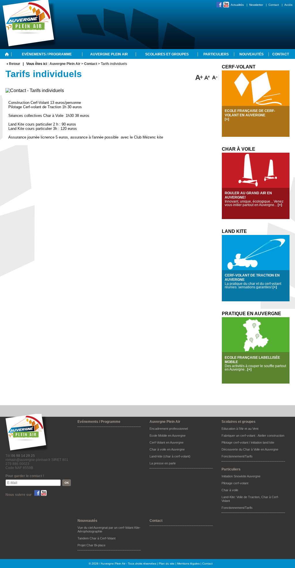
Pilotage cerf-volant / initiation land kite (248, 442)
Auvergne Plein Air (109, 54)
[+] (227, 119)
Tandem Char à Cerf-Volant (96, 538)
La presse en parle (163, 463)
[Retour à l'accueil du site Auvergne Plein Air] (7, 54)
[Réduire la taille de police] (215, 77)
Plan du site (167, 563)
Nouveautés (251, 54)
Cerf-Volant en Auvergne (167, 442)
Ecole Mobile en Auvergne (168, 435)
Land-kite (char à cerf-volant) (170, 456)
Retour (14, 64)
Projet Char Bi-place (91, 545)
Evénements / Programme (47, 54)
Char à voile (230, 490)
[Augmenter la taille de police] (199, 77)
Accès (288, 4)
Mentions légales (188, 563)
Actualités (237, 4)
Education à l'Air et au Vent (240, 428)
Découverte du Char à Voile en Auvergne (250, 449)
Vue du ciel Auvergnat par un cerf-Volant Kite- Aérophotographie (109, 529)
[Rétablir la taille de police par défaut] (207, 77)
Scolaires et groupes (167, 54)
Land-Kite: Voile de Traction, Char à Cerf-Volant (250, 498)
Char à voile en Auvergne (167, 449)
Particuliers (216, 54)
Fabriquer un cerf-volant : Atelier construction (253, 435)
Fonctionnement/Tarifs (237, 456)
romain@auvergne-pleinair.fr (27, 460)
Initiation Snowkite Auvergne (241, 476)
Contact (273, 4)
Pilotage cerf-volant (235, 483)
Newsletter (256, 4)
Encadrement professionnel (169, 428)
